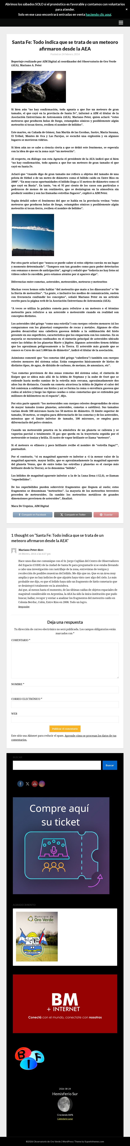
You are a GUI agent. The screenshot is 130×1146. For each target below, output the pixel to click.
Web (14, 713)
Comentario (20, 640)
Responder (24, 606)
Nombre (17, 684)
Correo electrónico (26, 699)
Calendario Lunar (65, 1118)
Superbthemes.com (94, 1141)
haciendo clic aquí (98, 14)
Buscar (17, 757)
